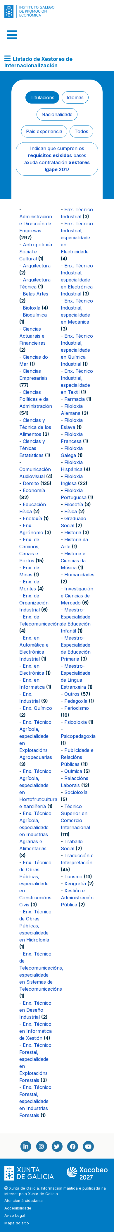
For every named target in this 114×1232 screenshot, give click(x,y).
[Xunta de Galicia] (29, 1173)
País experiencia (44, 131)
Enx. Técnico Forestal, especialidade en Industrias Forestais (35, 1101)
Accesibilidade (17, 1208)
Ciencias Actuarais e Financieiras (32, 336)
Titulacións (42, 97)
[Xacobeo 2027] (87, 1173)
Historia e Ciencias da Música (73, 561)
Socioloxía (75, 792)
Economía (34, 490)
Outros (72, 694)
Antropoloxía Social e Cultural (35, 252)
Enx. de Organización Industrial (34, 603)
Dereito (31, 483)
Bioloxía (31, 308)
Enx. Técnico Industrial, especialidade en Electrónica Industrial (77, 280)
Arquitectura (37, 266)
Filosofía (73, 504)
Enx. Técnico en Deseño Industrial (35, 1010)
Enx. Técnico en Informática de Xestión (35, 1031)
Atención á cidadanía (23, 1200)
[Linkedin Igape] (25, 1146)
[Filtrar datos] (7, 59)
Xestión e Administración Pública (77, 898)
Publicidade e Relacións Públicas (77, 757)
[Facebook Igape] (72, 1146)
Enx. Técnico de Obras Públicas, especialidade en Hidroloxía (35, 926)
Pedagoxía (75, 701)
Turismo (73, 876)
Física (70, 511)
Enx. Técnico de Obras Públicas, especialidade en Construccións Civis (35, 884)
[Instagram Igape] (41, 1146)
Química (73, 771)
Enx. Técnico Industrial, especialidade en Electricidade (77, 238)
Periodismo (76, 708)
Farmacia (74, 399)
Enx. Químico (37, 708)
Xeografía (75, 883)
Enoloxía (32, 518)
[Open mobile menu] (12, 35)
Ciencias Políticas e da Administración (35, 399)
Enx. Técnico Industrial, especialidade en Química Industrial (77, 350)
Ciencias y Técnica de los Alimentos (35, 427)
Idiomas (75, 97)
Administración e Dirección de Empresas (35, 223)
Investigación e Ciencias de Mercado (77, 596)
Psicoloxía (75, 722)
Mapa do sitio (16, 1223)
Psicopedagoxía (78, 736)
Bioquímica (35, 315)
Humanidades (79, 575)
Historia (72, 532)
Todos (81, 131)
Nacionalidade (57, 114)
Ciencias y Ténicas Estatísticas (32, 448)
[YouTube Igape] (88, 1146)
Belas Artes (35, 294)
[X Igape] (57, 1146)
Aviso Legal (14, 1215)
